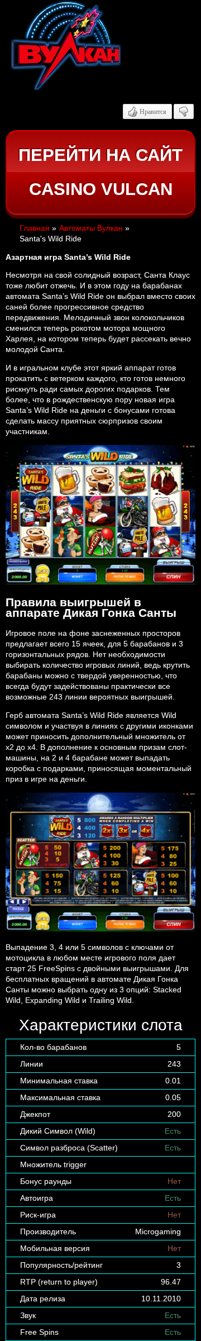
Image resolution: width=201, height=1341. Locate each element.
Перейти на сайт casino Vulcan (100, 172)
